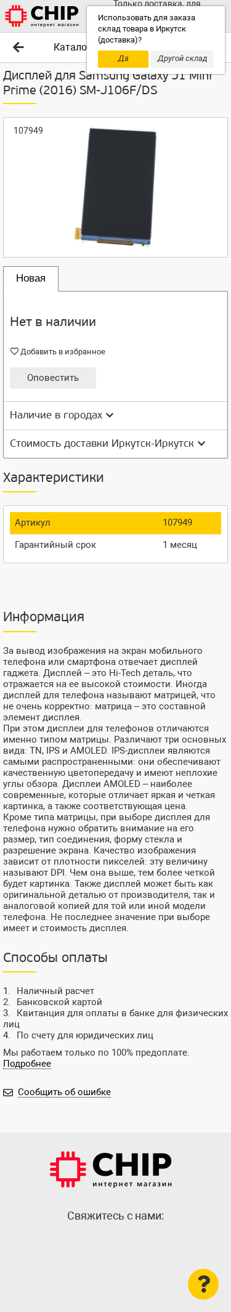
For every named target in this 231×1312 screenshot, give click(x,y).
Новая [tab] (31, 278)
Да (123, 58)
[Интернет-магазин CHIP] (42, 16)
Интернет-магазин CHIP (111, 1169)
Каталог (72, 47)
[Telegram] (116, 1242)
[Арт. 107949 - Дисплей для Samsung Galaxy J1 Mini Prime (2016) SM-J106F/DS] (115, 187)
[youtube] (140, 1242)
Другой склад (183, 58)
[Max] (91, 1242)
